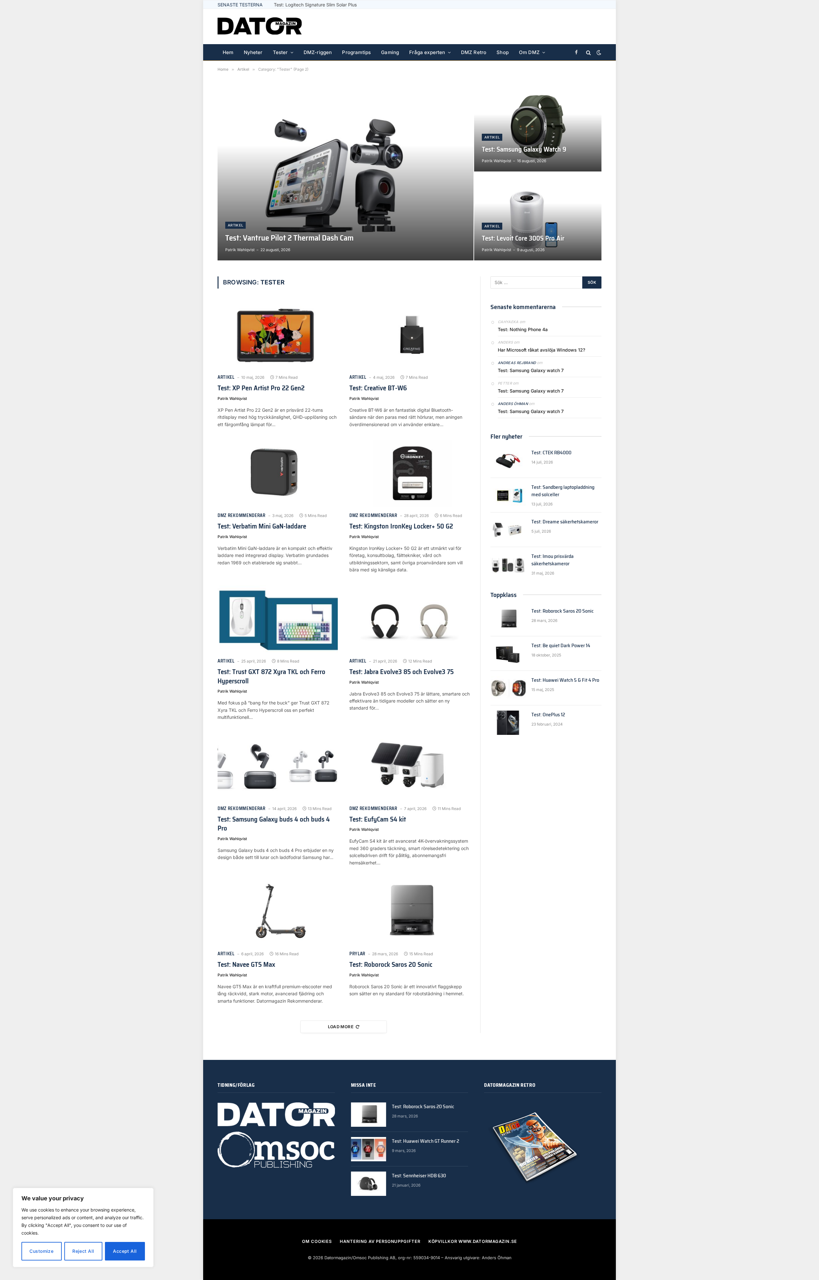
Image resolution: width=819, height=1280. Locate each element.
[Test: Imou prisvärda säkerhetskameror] (508, 564)
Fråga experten (427, 52)
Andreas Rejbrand (517, 363)
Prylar (357, 953)
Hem (228, 52)
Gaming (390, 52)
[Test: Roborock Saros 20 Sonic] (409, 912)
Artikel (235, 225)
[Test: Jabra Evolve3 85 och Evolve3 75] (409, 619)
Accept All (125, 1251)
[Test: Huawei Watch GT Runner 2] (368, 1149)
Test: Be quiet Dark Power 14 (560, 645)
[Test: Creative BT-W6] (409, 335)
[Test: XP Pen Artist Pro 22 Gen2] (278, 335)
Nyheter (253, 52)
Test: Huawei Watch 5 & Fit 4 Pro (565, 680)
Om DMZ (529, 52)
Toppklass (503, 595)
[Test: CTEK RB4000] (508, 461)
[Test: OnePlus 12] (508, 723)
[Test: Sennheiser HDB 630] (368, 1184)
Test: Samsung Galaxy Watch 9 (524, 149)
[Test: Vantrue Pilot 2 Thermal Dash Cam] (345, 171)
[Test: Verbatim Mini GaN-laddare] (278, 473)
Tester (280, 52)
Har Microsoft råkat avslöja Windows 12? (541, 350)
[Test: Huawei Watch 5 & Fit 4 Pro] (508, 688)
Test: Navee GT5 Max (246, 964)
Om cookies (317, 1241)
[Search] (588, 52)
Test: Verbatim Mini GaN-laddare (262, 526)
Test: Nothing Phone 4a (523, 329)
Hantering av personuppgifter (380, 1241)
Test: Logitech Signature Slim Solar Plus (315, 4)
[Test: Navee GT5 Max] (278, 912)
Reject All (83, 1251)
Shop (503, 52)
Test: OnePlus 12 (548, 715)
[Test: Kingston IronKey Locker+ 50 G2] (409, 473)
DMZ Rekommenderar (242, 515)
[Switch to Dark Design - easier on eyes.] (598, 52)
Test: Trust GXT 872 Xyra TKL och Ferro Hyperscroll (271, 676)
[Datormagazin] (260, 26)
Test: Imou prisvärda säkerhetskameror (552, 560)
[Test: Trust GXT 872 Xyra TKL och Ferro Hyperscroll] (278, 619)
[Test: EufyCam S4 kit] (409, 766)
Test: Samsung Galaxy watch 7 (531, 370)
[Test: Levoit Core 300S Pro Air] (537, 216)
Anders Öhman (513, 403)
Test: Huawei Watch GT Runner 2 (425, 1141)
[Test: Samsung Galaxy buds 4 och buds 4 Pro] (278, 766)
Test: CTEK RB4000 (551, 453)
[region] (83, 1227)
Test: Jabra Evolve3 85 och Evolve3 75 (401, 672)
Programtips (356, 52)
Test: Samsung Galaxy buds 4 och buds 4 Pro (274, 824)
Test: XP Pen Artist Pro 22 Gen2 (261, 388)
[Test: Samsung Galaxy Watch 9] (537, 127)
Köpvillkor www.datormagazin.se (472, 1241)
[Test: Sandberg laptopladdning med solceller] (508, 495)
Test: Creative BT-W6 (378, 388)
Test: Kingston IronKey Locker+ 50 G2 (401, 526)
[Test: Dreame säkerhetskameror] (508, 530)
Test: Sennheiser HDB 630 (419, 1176)
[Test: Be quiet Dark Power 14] (508, 653)
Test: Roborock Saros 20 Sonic (390, 964)
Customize (41, 1251)
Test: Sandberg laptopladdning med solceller (562, 491)
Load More (341, 1026)
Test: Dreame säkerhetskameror (564, 522)
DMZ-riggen (318, 52)
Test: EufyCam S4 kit (377, 819)
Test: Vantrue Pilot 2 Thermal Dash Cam (289, 238)
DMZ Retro (474, 52)
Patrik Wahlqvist (240, 249)
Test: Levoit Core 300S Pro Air (523, 238)
